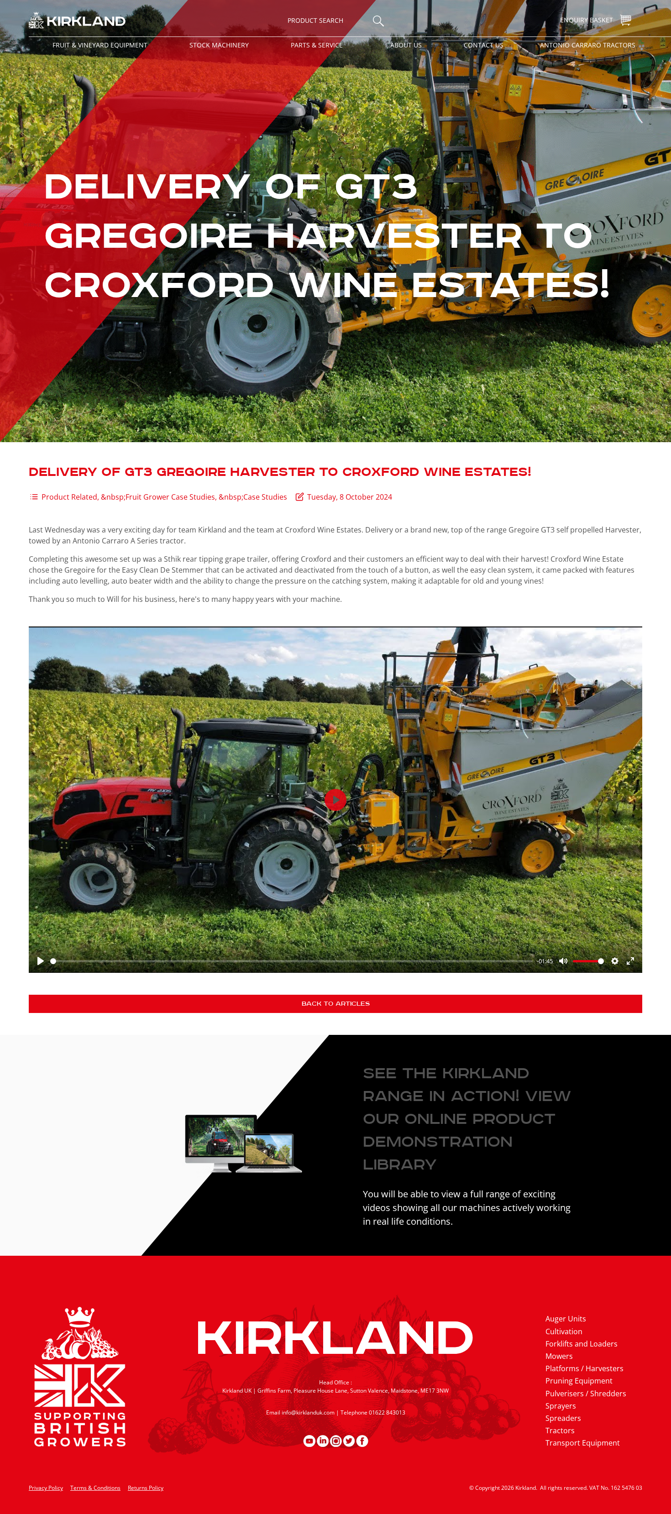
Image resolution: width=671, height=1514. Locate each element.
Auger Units (565, 1319)
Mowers (559, 1356)
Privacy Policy (46, 1488)
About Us (406, 45)
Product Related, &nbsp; (84, 497)
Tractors (560, 1430)
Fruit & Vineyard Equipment (99, 45)
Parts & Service (317, 45)
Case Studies (265, 497)
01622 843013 (387, 1412)
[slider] (291, 961)
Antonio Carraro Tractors (587, 45)
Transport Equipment (582, 1443)
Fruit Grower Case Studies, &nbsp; (184, 497)
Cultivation (563, 1331)
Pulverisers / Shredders (585, 1394)
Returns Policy (145, 1488)
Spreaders (563, 1418)
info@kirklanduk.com (308, 1412)
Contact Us (483, 45)
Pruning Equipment (579, 1381)
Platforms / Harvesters (584, 1368)
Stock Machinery (219, 45)
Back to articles (336, 1004)
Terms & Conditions (95, 1488)
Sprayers (560, 1406)
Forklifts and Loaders (581, 1344)
